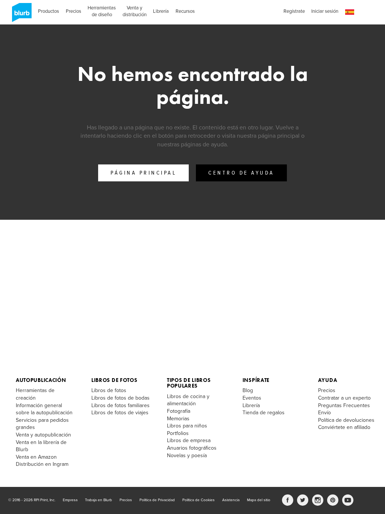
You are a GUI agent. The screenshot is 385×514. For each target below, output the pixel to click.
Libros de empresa (189, 440)
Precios (73, 11)
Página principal (143, 173)
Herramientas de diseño (102, 11)
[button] (349, 12)
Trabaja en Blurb (98, 500)
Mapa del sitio (258, 500)
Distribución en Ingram (42, 464)
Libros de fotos (114, 380)
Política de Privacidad (157, 500)
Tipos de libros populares (189, 383)
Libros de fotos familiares (120, 405)
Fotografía (178, 411)
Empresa (70, 500)
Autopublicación (41, 380)
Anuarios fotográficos (192, 448)
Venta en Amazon (36, 457)
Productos (48, 11)
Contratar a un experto (344, 398)
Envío (324, 412)
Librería (161, 11)
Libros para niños (187, 426)
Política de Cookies (198, 500)
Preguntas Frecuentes (344, 405)
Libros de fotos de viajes (120, 412)
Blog (248, 390)
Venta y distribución (135, 11)
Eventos (252, 398)
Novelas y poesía (187, 455)
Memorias (178, 418)
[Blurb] (19, 15)
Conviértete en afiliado (344, 427)
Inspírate (256, 380)
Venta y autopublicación (43, 435)
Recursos (185, 11)
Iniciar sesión (324, 11)
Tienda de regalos (264, 412)
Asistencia (230, 500)
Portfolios (178, 433)
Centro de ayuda (241, 173)
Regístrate (294, 11)
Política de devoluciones (346, 420)
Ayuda (327, 380)
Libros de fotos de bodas (120, 398)
